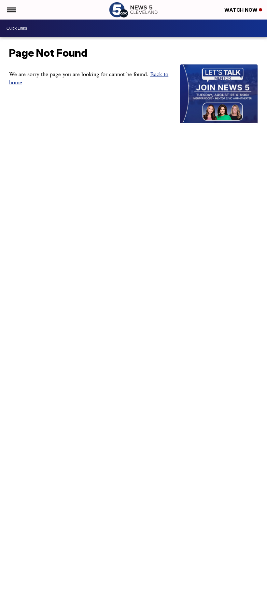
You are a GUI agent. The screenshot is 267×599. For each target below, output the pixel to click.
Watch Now (241, 10)
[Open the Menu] (11, 10)
